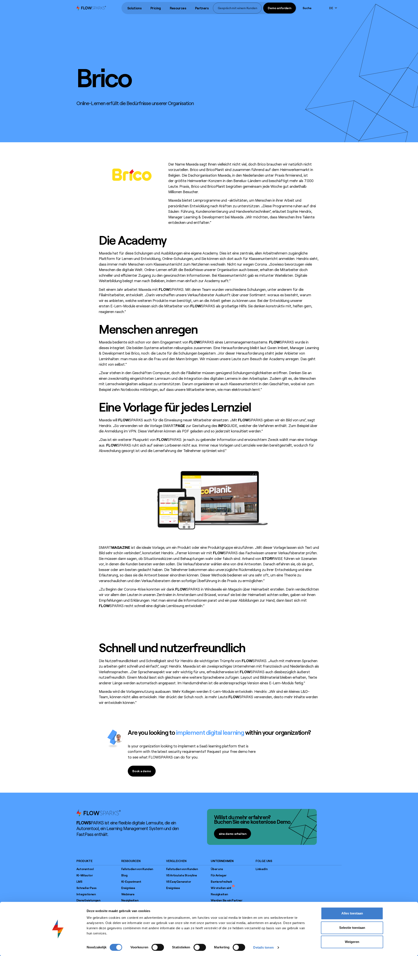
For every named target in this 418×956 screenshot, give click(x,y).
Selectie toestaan (352, 927)
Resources (178, 8)
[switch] (158, 947)
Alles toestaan (352, 913)
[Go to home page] (98, 812)
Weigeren (352, 942)
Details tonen (263, 947)
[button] (134, 8)
